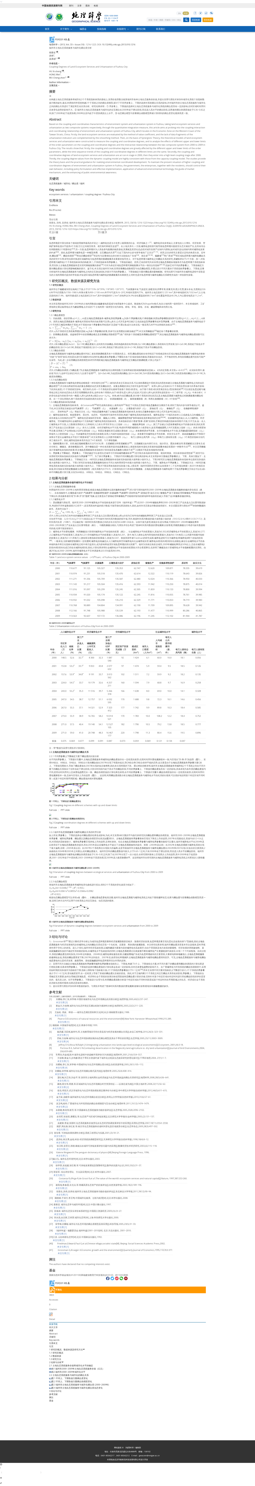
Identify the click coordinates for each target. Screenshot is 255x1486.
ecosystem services (59, 194)
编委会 (83, 28)
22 (164, 265)
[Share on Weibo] (117, 1278)
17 (163, 255)
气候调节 (96, 408)
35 (130, 443)
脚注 (51, 1397)
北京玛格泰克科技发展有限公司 (127, 1459)
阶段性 (56, 249)
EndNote (53, 205)
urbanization (76, 194)
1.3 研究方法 (55, 1359)
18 (174, 255)
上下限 (118, 356)
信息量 (120, 446)
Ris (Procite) (55, 210)
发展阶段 (118, 398)
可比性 (103, 414)
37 (91, 456)
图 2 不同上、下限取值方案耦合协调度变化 (72, 1381)
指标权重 (57, 443)
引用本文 (53, 1343)
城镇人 (199, 414)
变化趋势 (79, 772)
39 (191, 505)
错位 (179, 541)
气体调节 (79, 408)
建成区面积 (188, 430)
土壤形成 (130, 408)
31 (124, 404)
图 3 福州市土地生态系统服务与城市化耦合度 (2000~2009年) (80, 1384)
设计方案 (77, 759)
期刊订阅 (140, 28)
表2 (93, 525)
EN (179, 13)
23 (173, 324)
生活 (60, 246)
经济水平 (146, 430)
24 (137, 330)
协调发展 (107, 258)
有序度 (76, 331)
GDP (79, 430)
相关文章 (53, 1327)
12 (60, 255)
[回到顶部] (127, 1478)
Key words (54, 1340)
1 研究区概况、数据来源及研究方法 (66, 1349)
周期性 (84, 392)
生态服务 (152, 405)
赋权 (112, 443)
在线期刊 (121, 28)
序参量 (112, 262)
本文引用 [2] (61, 1008)
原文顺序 (56, 996)
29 (178, 398)
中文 (186, 13)
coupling (70, 872)
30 (95, 404)
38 (135, 502)
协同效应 (142, 370)
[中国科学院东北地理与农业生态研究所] (49, 16)
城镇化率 (136, 424)
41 (67, 941)
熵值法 (151, 331)
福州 (82, 183)
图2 (93, 775)
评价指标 (148, 318)
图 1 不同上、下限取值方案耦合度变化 (70, 1378)
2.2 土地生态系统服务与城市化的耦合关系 (69, 1375)
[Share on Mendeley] (126, 1278)
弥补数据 (199, 505)
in (118, 557)
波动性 (196, 947)
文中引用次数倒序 (79, 996)
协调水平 (126, 857)
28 (182, 389)
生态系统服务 (55, 183)
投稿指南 (101, 28)
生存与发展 (106, 249)
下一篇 (101, 232)
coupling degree (93, 194)
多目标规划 (73, 446)
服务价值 (148, 411)
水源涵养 (113, 408)
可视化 (59, 1289)
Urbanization (63, 626)
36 (133, 452)
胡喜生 (52, 52)
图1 (197, 759)
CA (114, 472)
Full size (53, 810)
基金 (51, 1400)
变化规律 (159, 525)
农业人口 (189, 414)
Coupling (58, 805)
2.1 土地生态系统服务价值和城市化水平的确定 (71, 1365)
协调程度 (102, 353)
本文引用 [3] (62, 1002)
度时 (89, 541)
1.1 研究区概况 (56, 1352)
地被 (180, 954)
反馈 (139, 951)
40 (51, 540)
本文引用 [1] (60, 1015)
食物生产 (171, 408)
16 (151, 255)
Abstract (53, 1333)
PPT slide (65, 810)
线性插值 (105, 525)
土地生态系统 (164, 262)
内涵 (102, 541)
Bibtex (52, 214)
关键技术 (177, 258)
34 (164, 417)
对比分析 (142, 765)
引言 (51, 1346)
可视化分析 (92, 996)
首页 (47, 28)
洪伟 (51, 55)
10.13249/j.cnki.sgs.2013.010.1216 (118, 44)
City (114, 557)
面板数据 (157, 986)
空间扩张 (130, 418)
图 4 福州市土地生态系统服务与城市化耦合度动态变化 (77, 1387)
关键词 (52, 1336)
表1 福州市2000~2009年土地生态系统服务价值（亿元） (78, 1368)
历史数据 (71, 469)
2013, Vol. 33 (66, 44)
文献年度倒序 (66, 996)
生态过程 (197, 389)
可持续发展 (89, 265)
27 (94, 373)
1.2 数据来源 (55, 1355)
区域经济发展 (71, 541)
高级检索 (196, 19)
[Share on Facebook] (108, 1278)
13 (75, 255)
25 (155, 330)
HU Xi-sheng (55, 71)
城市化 (67, 183)
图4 (84, 897)
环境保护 (124, 957)
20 (161, 265)
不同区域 (98, 360)
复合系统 (85, 386)
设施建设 (190, 433)
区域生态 (81, 976)
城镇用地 (122, 418)
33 (74, 417)
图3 (108, 838)
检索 (96, 5)
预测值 (139, 469)
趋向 (122, 344)
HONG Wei (54, 74)
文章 (79, 5)
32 (128, 489)
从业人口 (62, 427)
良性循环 (158, 897)
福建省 (158, 255)
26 (118, 334)
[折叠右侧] (127, 1483)
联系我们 (160, 28)
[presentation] (59, 327)
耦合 (106, 252)
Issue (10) (79, 44)
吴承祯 (52, 58)
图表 (88, 5)
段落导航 (53, 1324)
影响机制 (74, 268)
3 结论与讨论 (55, 1391)
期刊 (71, 5)
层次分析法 (126, 331)
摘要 (51, 1330)
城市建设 (123, 453)
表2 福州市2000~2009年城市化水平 (68, 1371)
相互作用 (93, 252)
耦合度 (75, 183)
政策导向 (79, 960)
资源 (132, 289)
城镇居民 (162, 427)
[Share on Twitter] (112, 1278)
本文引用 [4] (63, 1041)
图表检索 (208, 19)
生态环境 (53, 243)
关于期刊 (64, 28)
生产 (66, 411)
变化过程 (81, 382)
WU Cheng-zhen (57, 77)
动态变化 (102, 897)
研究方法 (171, 274)
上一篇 (54, 232)
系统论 (145, 382)
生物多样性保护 (191, 408)
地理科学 (53, 44)
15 (149, 255)
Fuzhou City (109, 194)
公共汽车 (145, 437)
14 (138, 255)
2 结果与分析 (55, 1362)
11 (157, 252)
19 (102, 265)
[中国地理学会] (59, 16)
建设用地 (79, 306)
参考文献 (53, 1394)
